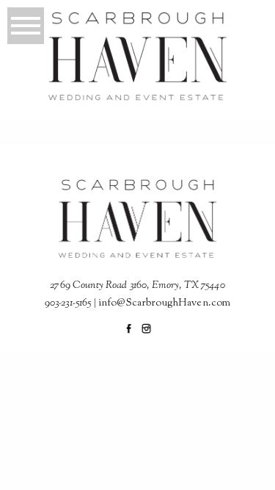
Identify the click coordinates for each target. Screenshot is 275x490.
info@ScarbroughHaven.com (164, 303)
